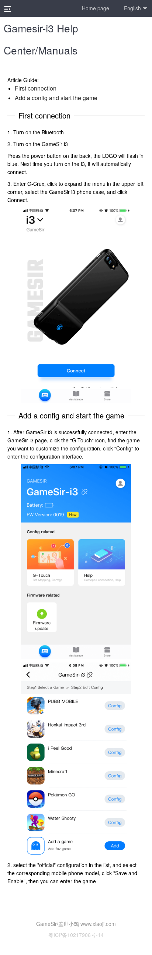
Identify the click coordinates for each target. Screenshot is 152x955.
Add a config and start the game (56, 97)
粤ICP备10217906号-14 (76, 934)
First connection (35, 88)
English (132, 8)
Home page (95, 8)
